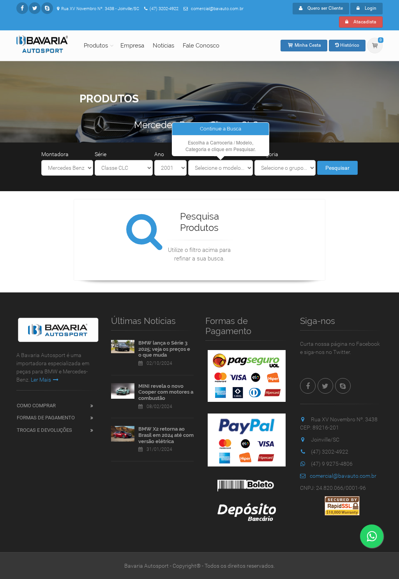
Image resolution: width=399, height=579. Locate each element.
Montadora (55, 154)
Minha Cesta (307, 45)
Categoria (266, 154)
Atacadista (364, 22)
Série (100, 154)
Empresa (132, 45)
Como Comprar (36, 405)
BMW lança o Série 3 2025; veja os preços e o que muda (164, 349)
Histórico (349, 45)
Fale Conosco (201, 45)
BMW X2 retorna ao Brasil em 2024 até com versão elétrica (166, 435)
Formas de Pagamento (46, 418)
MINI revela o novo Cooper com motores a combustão (165, 392)
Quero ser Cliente (324, 8)
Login (370, 8)
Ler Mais (41, 380)
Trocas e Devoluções (44, 430)
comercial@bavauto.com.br (343, 476)
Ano (159, 154)
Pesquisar (337, 168)
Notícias (163, 45)
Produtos (96, 45)
